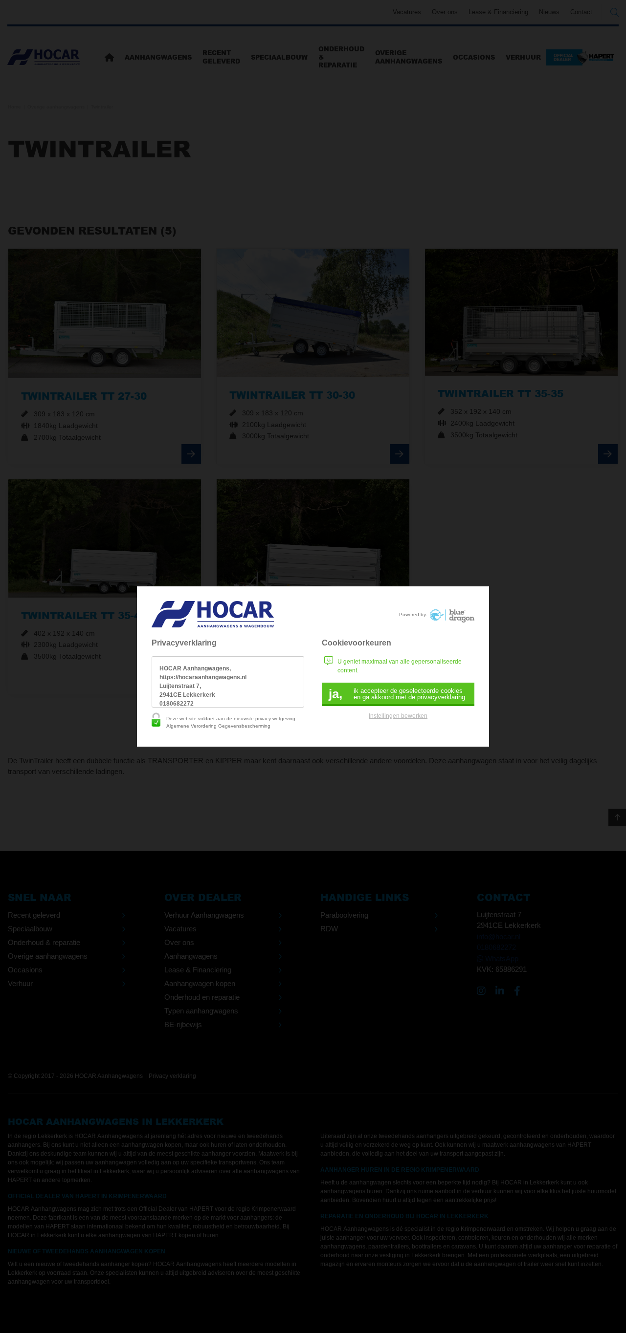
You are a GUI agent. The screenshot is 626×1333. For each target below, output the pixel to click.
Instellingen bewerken (398, 716)
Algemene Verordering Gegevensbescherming (218, 726)
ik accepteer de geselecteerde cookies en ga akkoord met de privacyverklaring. (398, 694)
